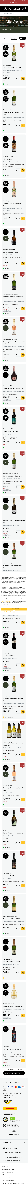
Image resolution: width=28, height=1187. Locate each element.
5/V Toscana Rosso (9, 656)
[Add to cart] (23, 78)
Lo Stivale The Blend (9, 876)
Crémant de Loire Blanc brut (12, 476)
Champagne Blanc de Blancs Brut (14, 1006)
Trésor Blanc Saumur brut (11, 962)
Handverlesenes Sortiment (13, 1157)
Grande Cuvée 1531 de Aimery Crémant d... (13, 205)
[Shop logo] (12, 8)
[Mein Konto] (22, 9)
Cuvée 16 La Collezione (10, 431)
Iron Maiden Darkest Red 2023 (13, 1049)
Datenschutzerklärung (8, 1169)
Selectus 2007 (8, 159)
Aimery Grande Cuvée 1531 (12, 68)
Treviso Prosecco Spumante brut (14, 833)
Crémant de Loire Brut (10, 252)
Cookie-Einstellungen (8, 1180)
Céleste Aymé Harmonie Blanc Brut (13, 700)
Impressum (5, 1166)
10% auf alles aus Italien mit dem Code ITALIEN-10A (14, 2)
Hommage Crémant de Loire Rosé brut (14, 789)
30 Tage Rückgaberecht (12, 1160)
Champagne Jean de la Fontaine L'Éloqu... (13, 113)
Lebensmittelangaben (7, 311)
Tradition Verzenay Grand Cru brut (13, 298)
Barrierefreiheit (6, 1178)
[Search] (2, 14)
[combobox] (14, 13)
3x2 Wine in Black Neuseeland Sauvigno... (13, 744)
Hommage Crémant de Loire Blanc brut (12, 567)
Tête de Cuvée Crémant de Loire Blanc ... (14, 522)
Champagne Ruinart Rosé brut (13, 388)
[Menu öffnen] (2, 8)
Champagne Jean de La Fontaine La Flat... (14, 343)
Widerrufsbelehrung (7, 1172)
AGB (3, 1175)
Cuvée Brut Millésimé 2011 (11, 919)
